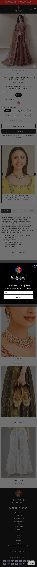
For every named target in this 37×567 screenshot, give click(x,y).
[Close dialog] (34, 265)
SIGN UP (18, 297)
